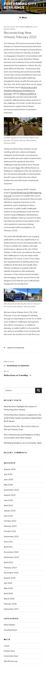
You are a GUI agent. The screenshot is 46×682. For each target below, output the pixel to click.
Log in (6, 646)
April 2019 (8, 562)
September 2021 (11, 536)
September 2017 (11, 609)
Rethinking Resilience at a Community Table (23, 443)
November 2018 (11, 573)
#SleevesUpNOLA (28, 94)
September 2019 (11, 557)
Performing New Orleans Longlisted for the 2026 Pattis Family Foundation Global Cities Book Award (23, 418)
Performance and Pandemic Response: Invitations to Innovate (20, 90)
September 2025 (11, 490)
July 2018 (8, 583)
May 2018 (8, 588)
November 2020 (11, 552)
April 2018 (8, 593)
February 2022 (10, 526)
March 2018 (9, 599)
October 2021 (10, 531)
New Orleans (9, 625)
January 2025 (10, 511)
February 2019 (10, 568)
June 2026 (8, 479)
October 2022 (10, 521)
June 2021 (8, 542)
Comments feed (11, 656)
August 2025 (10, 495)
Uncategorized (16, 348)
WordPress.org (10, 661)
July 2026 (8, 474)
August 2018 (9, 578)
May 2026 (8, 485)
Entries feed (9, 651)
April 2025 (8, 505)
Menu (24, 17)
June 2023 (8, 516)
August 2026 (10, 469)
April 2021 (8, 547)
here (18, 168)
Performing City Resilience (20, 5)
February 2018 (10, 604)
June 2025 (8, 500)
